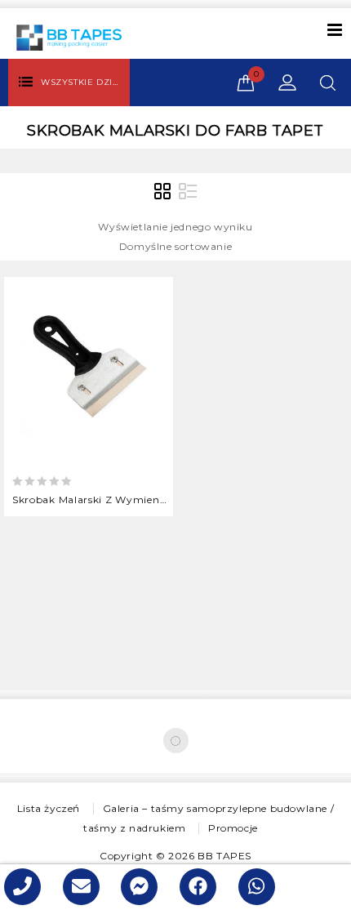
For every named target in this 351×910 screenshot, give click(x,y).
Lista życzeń (48, 808)
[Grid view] (163, 192)
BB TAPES (224, 856)
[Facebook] (176, 740)
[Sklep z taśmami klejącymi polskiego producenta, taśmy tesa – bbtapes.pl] (69, 36)
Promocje (233, 828)
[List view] (188, 192)
